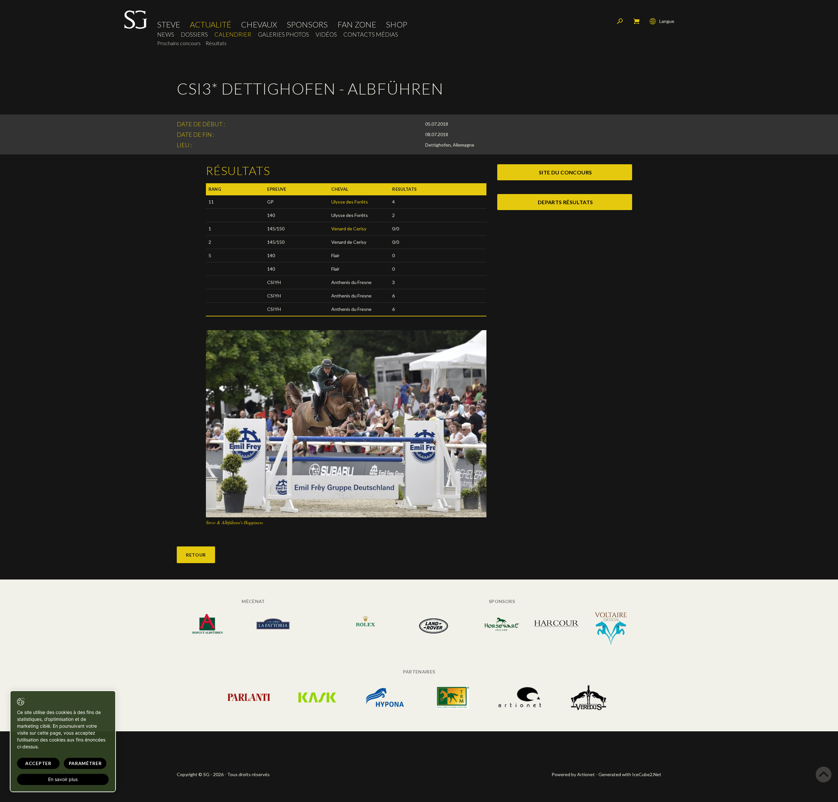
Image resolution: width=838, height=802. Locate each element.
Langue (666, 21)
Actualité (210, 24)
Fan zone (356, 24)
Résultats (216, 43)
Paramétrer (85, 763)
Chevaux (259, 24)
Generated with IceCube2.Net (629, 774)
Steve (168, 24)
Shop (396, 24)
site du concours (565, 172)
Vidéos (326, 34)
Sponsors (307, 24)
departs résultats (565, 202)
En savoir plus (63, 779)
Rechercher (620, 21)
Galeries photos (283, 34)
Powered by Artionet (573, 774)
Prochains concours (179, 43)
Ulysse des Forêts (349, 202)
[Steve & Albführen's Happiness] (346, 423)
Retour (196, 555)
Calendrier (232, 34)
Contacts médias (370, 34)
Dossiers (194, 34)
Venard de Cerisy (348, 228)
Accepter (38, 763)
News (165, 34)
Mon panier (636, 21)
